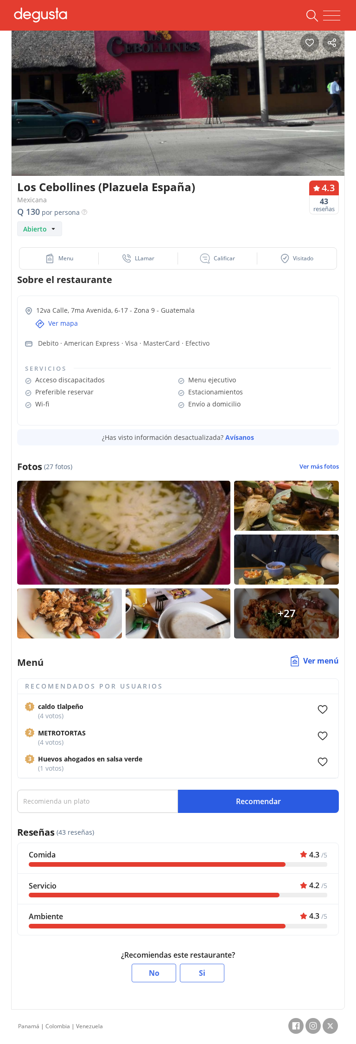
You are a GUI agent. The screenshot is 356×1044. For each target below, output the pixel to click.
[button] (59, 258)
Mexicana (32, 199)
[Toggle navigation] (331, 16)
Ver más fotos (319, 466)
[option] (178, 113)
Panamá (28, 1026)
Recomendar (258, 801)
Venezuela (89, 1026)
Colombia (57, 1026)
